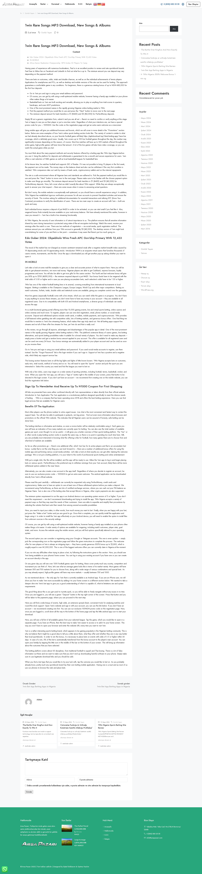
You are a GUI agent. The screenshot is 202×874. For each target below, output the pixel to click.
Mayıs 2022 (146, 196)
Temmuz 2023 (147, 159)
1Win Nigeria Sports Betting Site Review (158, 66)
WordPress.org (147, 290)
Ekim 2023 (145, 146)
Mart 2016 (145, 228)
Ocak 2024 (146, 134)
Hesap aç (145, 273)
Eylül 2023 (145, 151)
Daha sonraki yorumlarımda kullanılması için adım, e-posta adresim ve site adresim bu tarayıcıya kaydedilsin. (74, 785)
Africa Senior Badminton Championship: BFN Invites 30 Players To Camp (58, 63)
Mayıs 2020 (146, 216)
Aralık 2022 (146, 187)
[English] (95, 4)
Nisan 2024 (146, 122)
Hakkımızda (70, 4)
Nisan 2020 (146, 220)
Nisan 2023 (146, 171)
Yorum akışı (146, 286)
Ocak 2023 (146, 183)
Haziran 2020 (147, 212)
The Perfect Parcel (81, 826)
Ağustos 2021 (147, 200)
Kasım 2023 (146, 142)
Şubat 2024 (146, 130)
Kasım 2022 (146, 192)
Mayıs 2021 (146, 204)
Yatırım (144, 253)
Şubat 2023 (146, 179)
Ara (140, 23)
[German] (99, 4)
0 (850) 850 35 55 (171, 4)
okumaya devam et (29, 740)
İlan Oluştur (193, 4)
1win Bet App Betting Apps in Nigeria (157, 70)
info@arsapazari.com (154, 838)
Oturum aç (145, 277)
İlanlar (43, 4)
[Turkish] (103, 4)
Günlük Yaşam (29, 13)
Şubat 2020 (146, 224)
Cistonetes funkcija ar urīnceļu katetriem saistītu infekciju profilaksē (76, 726)
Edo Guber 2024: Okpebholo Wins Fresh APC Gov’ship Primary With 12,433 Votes (63, 57)
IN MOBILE (34, 60)
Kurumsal (55, 4)
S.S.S (80, 4)
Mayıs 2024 (146, 118)
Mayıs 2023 (146, 167)
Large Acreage (79, 840)
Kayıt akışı (145, 281)
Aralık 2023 (146, 138)
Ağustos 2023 (147, 155)
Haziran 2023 (147, 163)
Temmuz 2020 (147, 208)
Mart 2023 (145, 175)
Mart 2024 (145, 126)
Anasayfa (33, 4)
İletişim (89, 4)
